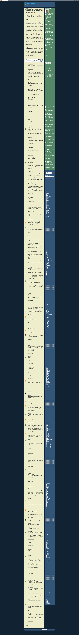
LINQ (46, 308)
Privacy (47, 372)
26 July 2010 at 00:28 (30, 378)
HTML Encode (47, 273)
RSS (46, 380)
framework (47, 536)
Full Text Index (48, 265)
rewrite (47, 566)
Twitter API (47, 480)
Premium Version (48, 371)
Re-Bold (47, 55)
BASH (47, 198)
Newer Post (26, 625)
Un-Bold (47, 54)
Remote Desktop (48, 390)
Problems (47, 374)
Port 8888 (47, 367)
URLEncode (47, 487)
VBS (46, 492)
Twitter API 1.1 (48, 481)
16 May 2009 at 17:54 (30, 85)
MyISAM (47, 334)
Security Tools (47, 424)
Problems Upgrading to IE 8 (50, 79)
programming (47, 560)
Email (46, 247)
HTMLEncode (47, 275)
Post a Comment (28, 622)
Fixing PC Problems (48, 258)
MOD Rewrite (47, 317)
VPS (46, 495)
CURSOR (47, 213)
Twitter (47, 479)
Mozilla (47, 333)
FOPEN (47, 251)
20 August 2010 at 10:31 (30, 398)
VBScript (47, 493)
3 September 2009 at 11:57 (31, 278)
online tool (47, 555)
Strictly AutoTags (48, 445)
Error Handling (47, 248)
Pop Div (47, 365)
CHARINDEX (47, 210)
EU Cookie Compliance (49, 246)
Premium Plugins (48, 370)
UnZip (46, 489)
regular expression (48, 564)
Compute (37, 60)
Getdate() (47, 268)
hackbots (47, 538)
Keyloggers (47, 304)
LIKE (46, 306)
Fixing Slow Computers (49, 260)
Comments (34, 60)
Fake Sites (47, 255)
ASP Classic (47, 193)
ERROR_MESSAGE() (48, 245)
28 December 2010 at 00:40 (31, 431)
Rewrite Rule (47, 393)
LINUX (47, 309)
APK (46, 192)
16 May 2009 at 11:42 (30, 69)
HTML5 (47, 274)
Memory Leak (47, 328)
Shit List (47, 428)
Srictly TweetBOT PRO (49, 439)
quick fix (47, 563)
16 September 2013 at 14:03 (31, 539)
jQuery (47, 543)
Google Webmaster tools (49, 270)
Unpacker (42, 61)
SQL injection (47, 418)
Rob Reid (29, 127)
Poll (46, 364)
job (46, 544)
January (48, 67)
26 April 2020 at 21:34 (30, 601)
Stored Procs (47, 441)
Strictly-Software (30, 587)
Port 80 (47, 366)
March (48, 69)
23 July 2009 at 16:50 (30, 147)
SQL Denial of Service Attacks (49, 161)
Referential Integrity (48, 386)
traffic (46, 591)
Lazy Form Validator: (28, 41)
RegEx (47, 387)
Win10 (47, 507)
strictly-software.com (44, 629)
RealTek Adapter (48, 384)
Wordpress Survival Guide (49, 49)
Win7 (46, 508)
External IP (47, 250)
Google (47, 269)
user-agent (47, 597)
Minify (46, 331)
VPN (46, 494)
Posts (47, 172)
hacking (47, 539)
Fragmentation (47, 263)
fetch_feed (47, 534)
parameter (47, 556)
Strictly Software (48, 450)
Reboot (47, 385)
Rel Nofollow (47, 388)
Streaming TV (47, 442)
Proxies (47, 376)
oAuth (46, 552)
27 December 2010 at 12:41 (31, 422)
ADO (46, 188)
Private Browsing (48, 373)
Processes (47, 375)
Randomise (47, 383)
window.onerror (48, 601)
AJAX (46, 189)
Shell (46, 426)
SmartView (47, 436)
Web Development (48, 498)
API (46, 191)
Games (47, 266)
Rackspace (47, 381)
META (47, 316)
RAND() (47, 379)
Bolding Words (47, 205)
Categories (47, 215)
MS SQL (47, 318)
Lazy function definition (49, 314)
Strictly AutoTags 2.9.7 (48, 446)
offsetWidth (47, 554)
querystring (47, 562)
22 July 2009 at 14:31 (30, 99)
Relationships (47, 389)
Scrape (47, 422)
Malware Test (47, 323)
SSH (46, 420)
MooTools (47, 332)
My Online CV (47, 46)
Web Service (47, 500)
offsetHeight (47, 553)
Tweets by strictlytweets (48, 63)
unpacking (47, 595)
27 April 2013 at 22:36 (30, 517)
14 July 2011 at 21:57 (30, 455)
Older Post (42, 625)
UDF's (46, 484)
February (48, 68)
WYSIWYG (47, 497)
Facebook (47, 254)
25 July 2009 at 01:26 (30, 219)
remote (47, 565)
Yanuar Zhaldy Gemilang (31, 580)
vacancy (47, 598)
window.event (47, 600)
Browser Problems (48, 208)
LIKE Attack (47, 307)
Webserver (47, 504)
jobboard (47, 546)
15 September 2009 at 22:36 (31, 328)
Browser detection (30, 60)
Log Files (47, 315)
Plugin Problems (48, 363)
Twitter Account (48, 482)
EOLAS (47, 244)
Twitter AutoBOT (48, 483)
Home (34, 625)
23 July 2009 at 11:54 (30, 126)
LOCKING (47, 310)
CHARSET (47, 211)
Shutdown (47, 430)
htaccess (47, 540)
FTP (46, 253)
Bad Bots (47, 199)
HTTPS (47, 277)
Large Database (48, 313)
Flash (46, 261)
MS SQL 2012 (47, 321)
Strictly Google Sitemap (49, 449)
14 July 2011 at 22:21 (30, 466)
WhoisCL (47, 505)
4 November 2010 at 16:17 (31, 403)
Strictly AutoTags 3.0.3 (48, 447)
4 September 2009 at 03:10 (31, 314)
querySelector (47, 561)
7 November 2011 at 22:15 (31, 477)
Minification (47, 330)
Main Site (47, 322)
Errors (46, 249)
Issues (40, 60)
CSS (38, 60)
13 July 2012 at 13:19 (30, 486)
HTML (46, 272)
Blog (46, 203)
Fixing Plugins (47, 259)
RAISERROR (47, 378)
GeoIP (47, 267)
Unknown (29, 400)
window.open (47, 602)
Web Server (47, 499)
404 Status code (48, 185)
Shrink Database (48, 429)
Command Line (48, 218)
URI (46, 485)
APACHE (47, 190)
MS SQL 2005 (47, 319)
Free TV (47, 264)
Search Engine (48, 423)
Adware (47, 194)
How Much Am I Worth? (49, 47)
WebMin (47, 502)
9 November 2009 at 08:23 (31, 332)
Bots (46, 206)
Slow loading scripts (48, 435)
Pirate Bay (47, 362)
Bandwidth (47, 200)
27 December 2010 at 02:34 (31, 416)
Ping (46, 361)
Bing (46, 201)
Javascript (47, 303)
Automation (47, 197)
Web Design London (30, 577)
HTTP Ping (47, 276)
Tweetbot (47, 477)
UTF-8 (47, 488)
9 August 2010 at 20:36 (30, 386)
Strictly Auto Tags (48, 443)
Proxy (46, 377)
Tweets (47, 478)
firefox (47, 535)
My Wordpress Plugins (48, 50)
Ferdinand (29, 391)
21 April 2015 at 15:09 (30, 573)
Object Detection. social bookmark (36, 61)
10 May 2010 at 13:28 (30, 363)
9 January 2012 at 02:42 (30, 481)
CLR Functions (48, 212)
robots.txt (47, 567)
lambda (47, 547)
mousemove (47, 548)
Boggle (47, 204)
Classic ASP (47, 216)
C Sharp (47, 209)
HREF (46, 271)
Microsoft (47, 329)
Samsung (47, 421)
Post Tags (47, 368)
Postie (47, 369)
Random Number (48, 382)
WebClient (47, 501)
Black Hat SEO (48, 202)
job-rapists (47, 545)
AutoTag (47, 195)
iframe (47, 541)
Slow (46, 432)
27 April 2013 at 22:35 (30, 507)
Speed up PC (47, 438)
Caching (47, 214)
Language (47, 312)
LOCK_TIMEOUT (48, 311)
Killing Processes (48, 305)
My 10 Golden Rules (48, 48)
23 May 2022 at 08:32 (30, 621)
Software (47, 437)
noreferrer (47, 551)
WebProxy (47, 503)
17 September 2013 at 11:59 (31, 545)
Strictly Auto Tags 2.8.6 (49, 444)
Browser (47, 207)
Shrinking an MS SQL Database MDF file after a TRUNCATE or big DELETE (49, 155)
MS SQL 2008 (47, 320)
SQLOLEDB (47, 419)
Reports (47, 391)
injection (47, 542)
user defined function (48, 596)
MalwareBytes (47, 324)
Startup (47, 440)
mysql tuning (47, 549)
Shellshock (47, 427)
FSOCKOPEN (47, 252)
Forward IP (47, 262)
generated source (48, 537)
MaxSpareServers (48, 327)
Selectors (47, 425)
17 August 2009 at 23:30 (30, 224)
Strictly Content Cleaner (49, 448)
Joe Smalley (29, 220)
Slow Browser (47, 433)
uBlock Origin (47, 593)
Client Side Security (48, 217)
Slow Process (47, 434)
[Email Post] (38, 59)
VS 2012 (47, 496)
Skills (46, 431)
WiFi (46, 506)
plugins (47, 558)
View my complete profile (49, 44)
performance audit (48, 557)
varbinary (47, 599)
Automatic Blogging (48, 196)
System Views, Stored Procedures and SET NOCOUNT (49, 73)
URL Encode (47, 486)
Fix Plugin (47, 257)
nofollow (47, 550)
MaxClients (47, 326)
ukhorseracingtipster (48, 594)
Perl (46, 360)
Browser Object (28, 51)
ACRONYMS (47, 187)
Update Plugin (47, 491)
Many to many (47, 325)
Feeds (47, 256)
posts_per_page (48, 559)
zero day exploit (48, 603)
